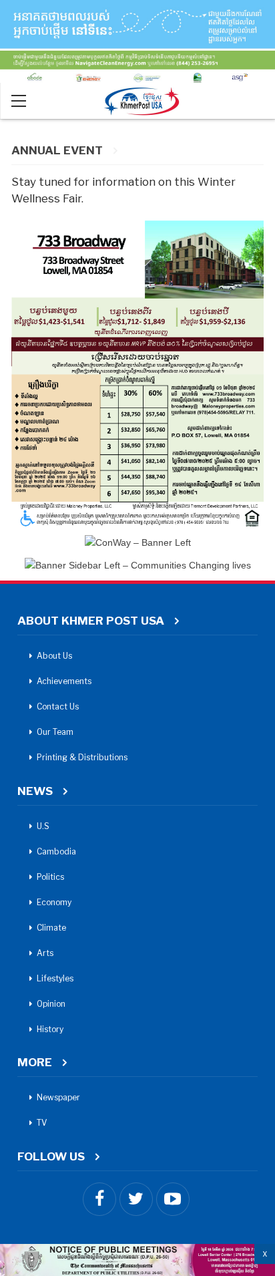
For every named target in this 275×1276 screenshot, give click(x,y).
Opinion (51, 1004)
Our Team (55, 732)
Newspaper (58, 1097)
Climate (51, 928)
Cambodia (56, 851)
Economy (54, 902)
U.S (43, 826)
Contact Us (58, 706)
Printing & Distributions (82, 757)
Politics (50, 877)
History (50, 1029)
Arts (45, 953)
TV (42, 1123)
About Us (54, 656)
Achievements (64, 681)
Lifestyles (55, 978)
